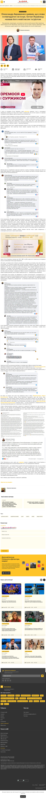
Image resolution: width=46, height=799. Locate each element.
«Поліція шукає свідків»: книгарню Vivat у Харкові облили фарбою (35, 502)
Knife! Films (42, 701)
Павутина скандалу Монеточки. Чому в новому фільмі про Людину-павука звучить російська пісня (9, 629)
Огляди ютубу (4, 712)
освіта (27, 516)
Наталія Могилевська (12, 701)
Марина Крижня (24, 30)
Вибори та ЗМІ (4, 746)
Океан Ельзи (3, 701)
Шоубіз (2, 716)
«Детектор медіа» (6, 482)
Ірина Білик (36, 701)
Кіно (2, 719)
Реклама (26, 716)
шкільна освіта (4, 516)
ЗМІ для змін (4, 738)
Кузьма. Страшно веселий (22, 701)
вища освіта (39, 516)
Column (11, 5)
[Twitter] (5, 66)
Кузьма (30, 701)
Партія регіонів (22, 698)
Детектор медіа (4, 733)
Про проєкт (26, 712)
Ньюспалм (3, 751)
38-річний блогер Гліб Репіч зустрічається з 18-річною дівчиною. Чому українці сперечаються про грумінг (10, 657)
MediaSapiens (4, 735)
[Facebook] (2, 66)
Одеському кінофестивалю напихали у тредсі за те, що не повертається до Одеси (34, 602)
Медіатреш (3, 725)
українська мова (14, 516)
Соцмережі (3, 721)
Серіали (2, 714)
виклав (26, 111)
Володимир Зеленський (25, 695)
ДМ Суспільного (4, 737)
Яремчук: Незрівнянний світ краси (7, 698)
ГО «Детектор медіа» (5, 750)
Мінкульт (17, 695)
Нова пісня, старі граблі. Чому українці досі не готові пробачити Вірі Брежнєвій (33, 657)
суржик (21, 462)
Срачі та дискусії (5, 5)
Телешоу (2, 717)
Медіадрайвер (4, 742)
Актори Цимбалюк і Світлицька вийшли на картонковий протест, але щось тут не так (34, 629)
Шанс (17, 698)
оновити (3, 525)
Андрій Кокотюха (35, 695)
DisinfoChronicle (4, 740)
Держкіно (6, 703)
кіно (2, 703)
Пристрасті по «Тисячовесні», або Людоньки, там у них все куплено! (9, 602)
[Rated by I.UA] (20, 780)
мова (33, 516)
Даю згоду (23, 796)
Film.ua (41, 695)
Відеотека (3, 744)
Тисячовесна (3, 695)
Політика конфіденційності (30, 714)
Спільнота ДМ (7, 572)
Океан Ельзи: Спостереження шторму (34, 698)
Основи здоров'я (39, 366)
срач (22, 516)
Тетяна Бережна (11, 695)
